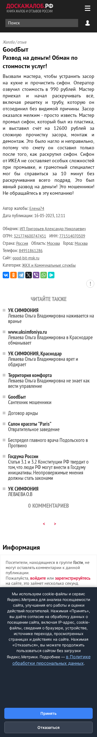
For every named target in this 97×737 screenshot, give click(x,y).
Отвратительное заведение (34, 426)
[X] (28, 275)
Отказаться (48, 727)
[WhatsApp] (43, 275)
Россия (22, 243)
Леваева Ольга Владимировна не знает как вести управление (49, 380)
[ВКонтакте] (6, 275)
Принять (48, 713)
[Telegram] (21, 275)
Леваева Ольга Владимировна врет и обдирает (43, 359)
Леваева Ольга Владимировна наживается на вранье (51, 315)
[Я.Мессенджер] (51, 275)
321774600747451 (30, 236)
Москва (53, 243)
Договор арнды (23, 412)
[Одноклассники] (13, 275)
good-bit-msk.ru (25, 258)
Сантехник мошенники (29, 399)
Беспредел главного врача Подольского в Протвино (48, 443)
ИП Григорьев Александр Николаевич (53, 229)
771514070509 (72, 236)
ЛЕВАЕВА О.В (23, 491)
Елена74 (36, 208)
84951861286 (31, 251)
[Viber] (36, 275)
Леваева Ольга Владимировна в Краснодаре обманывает (50, 337)
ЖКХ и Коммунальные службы (49, 265)
